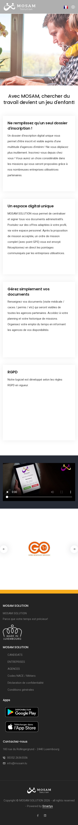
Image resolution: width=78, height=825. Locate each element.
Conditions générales (21, 689)
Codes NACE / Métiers (22, 675)
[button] (74, 549)
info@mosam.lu (17, 763)
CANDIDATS (15, 655)
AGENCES (14, 668)
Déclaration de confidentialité (26, 682)
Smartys (47, 806)
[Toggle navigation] (73, 7)
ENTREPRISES (16, 662)
